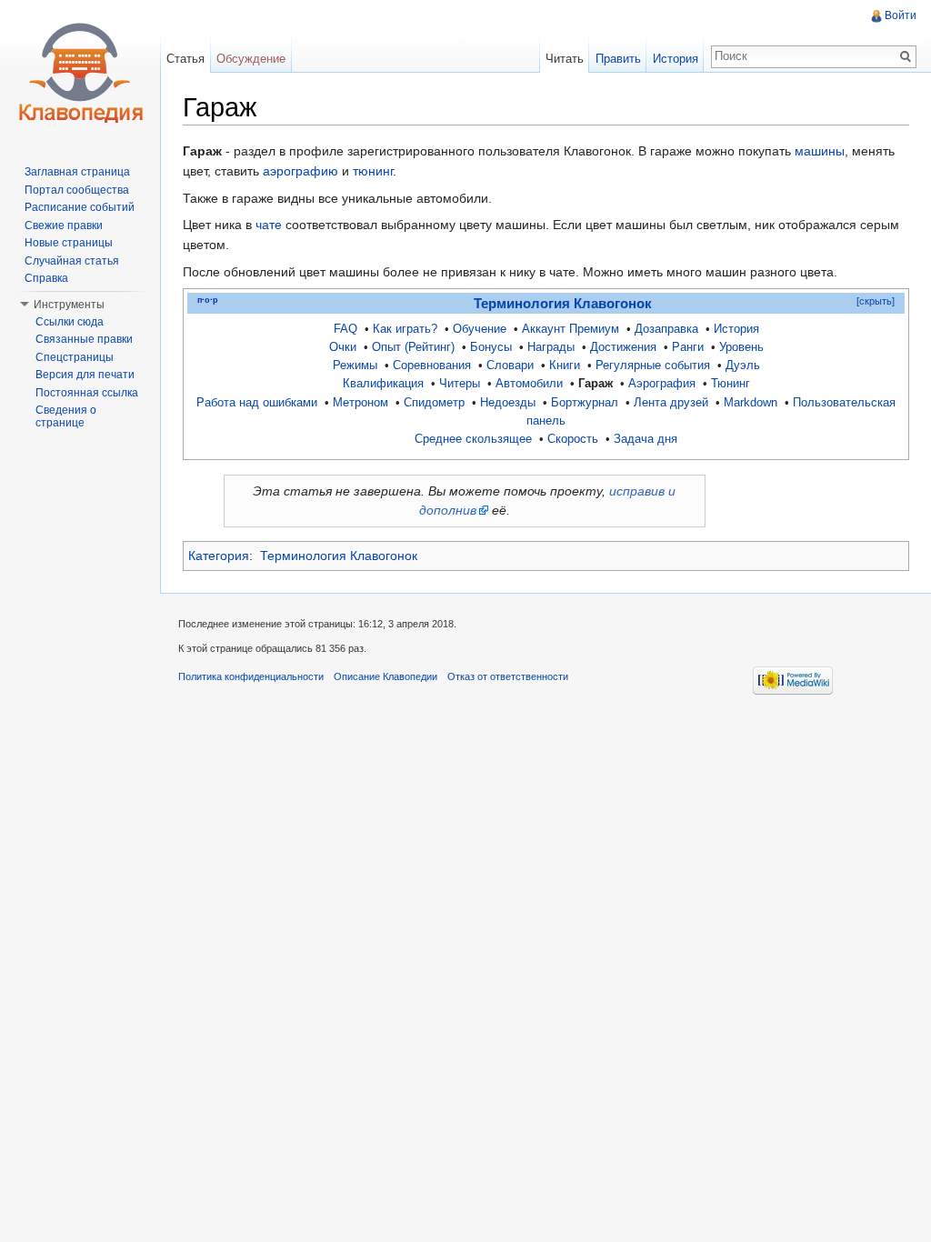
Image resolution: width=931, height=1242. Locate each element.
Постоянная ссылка (86, 392)
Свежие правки (64, 225)
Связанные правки (84, 339)
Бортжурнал (584, 402)
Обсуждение (250, 58)
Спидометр (434, 402)
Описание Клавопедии (385, 676)
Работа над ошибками (256, 402)
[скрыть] (875, 300)
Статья (185, 58)
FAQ (345, 329)
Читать (565, 58)
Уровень (741, 347)
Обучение (479, 329)
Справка (46, 278)
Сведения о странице (65, 416)
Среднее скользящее (473, 439)
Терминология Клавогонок (563, 303)
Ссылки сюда (69, 322)
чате (268, 224)
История (736, 329)
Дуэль (743, 365)
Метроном (360, 402)
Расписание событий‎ (80, 207)
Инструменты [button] (69, 304)
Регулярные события (653, 365)
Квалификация (383, 383)
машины (820, 151)
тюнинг (373, 171)
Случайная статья (72, 261)
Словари (510, 365)
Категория (218, 555)
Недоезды (508, 402)
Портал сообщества (77, 190)
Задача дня (645, 439)
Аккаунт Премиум (570, 329)
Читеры (459, 383)
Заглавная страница (77, 171)
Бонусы (491, 347)
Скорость (572, 439)
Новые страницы (69, 242)
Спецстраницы (74, 357)
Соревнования (432, 365)
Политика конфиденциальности (251, 676)
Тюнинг (730, 383)
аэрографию (300, 171)
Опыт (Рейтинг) (413, 347)
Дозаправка (666, 329)
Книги (564, 365)
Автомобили (529, 383)
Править (618, 58)
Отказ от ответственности (507, 676)
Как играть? (405, 329)
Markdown (750, 402)
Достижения (623, 347)
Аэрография (662, 383)
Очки (342, 347)
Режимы (355, 365)
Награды (551, 347)
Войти (900, 15)
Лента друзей (671, 402)
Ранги (688, 347)
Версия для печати (85, 374)
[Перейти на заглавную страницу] (80, 72)
